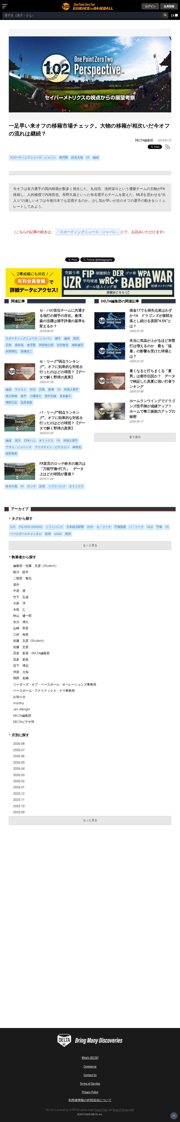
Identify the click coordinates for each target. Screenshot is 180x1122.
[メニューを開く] (5, 6)
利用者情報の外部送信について (90, 1100)
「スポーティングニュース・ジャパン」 (88, 231)
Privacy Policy (90, 1092)
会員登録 (169, 6)
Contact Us (90, 1075)
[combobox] (82, 15)
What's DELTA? (90, 1057)
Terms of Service (90, 1083)
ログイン (150, 6)
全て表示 (135, 437)
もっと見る (90, 545)
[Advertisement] (41, 860)
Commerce (90, 1066)
